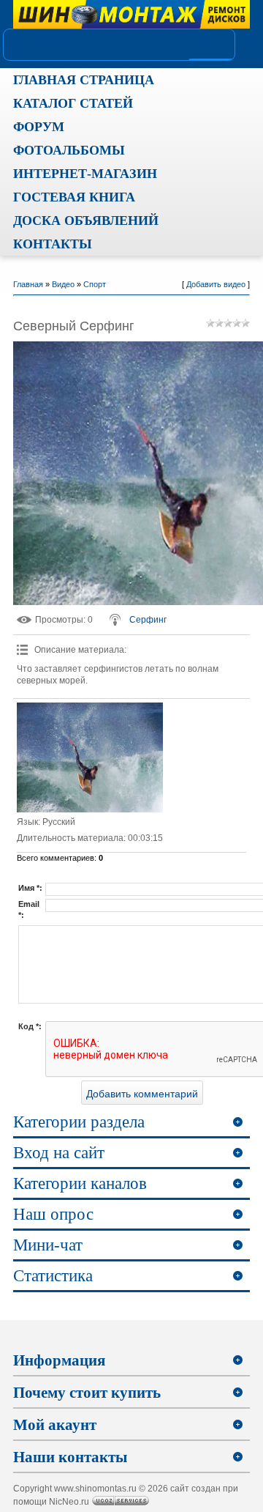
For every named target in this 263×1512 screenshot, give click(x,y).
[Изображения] (90, 757)
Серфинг (148, 620)
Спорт (94, 284)
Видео (63, 284)
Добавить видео (215, 284)
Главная (28, 284)
